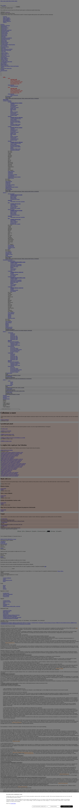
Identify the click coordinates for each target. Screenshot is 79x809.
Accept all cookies (67, 806)
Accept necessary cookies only (39, 806)
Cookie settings (53, 806)
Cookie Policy (13, 803)
